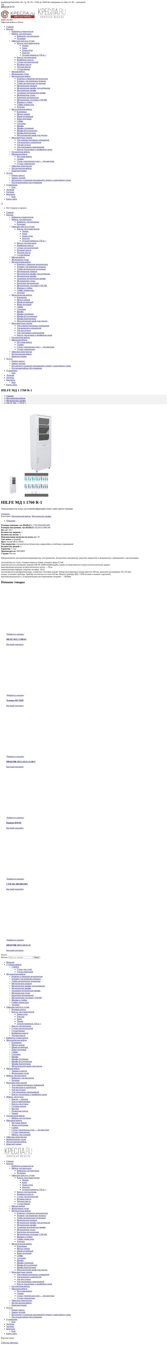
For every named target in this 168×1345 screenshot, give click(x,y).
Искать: (4, 957)
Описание (10, 521)
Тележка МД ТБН (14, 700)
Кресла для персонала (21, 1026)
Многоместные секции (16, 1083)
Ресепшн (15, 1080)
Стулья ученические (21, 1132)
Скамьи (15, 1127)
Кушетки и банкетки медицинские (27, 976)
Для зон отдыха (18, 1090)
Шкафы (15, 1057)
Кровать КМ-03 (13, 823)
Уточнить (5, 514)
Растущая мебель (19, 1123)
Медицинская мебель (15, 398)
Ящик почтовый (19, 1049)
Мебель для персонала (16, 1075)
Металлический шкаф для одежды (27, 1066)
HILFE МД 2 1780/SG (16, 639)
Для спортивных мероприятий (25, 1092)
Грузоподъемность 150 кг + (29, 1024)
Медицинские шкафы (16, 400)
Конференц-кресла (20, 1033)
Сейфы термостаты (20, 1002)
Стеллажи (16, 1054)
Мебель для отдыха (14, 1097)
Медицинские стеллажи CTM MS (27, 998)
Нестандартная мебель (16, 1142)
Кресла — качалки (20, 1099)
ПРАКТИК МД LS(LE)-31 (18, 945)
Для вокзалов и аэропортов (24, 1087)
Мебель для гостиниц (21, 1118)
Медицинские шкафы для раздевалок (28, 986)
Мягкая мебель (13, 1068)
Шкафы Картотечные (21, 1064)
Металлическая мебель (16, 1040)
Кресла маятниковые (21, 1101)
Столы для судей (24, 969)
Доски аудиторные (20, 1125)
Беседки (15, 1109)
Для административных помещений (28, 1085)
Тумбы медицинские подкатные (26, 981)
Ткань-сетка (22, 1014)
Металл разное (18, 1045)
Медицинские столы (21, 993)
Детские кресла (18, 1035)
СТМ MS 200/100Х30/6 (17, 884)
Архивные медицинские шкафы (26, 990)
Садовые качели (19, 1106)
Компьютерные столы (16, 1139)
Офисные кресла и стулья (17, 1007)
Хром (19, 1019)
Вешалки (10, 962)
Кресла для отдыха (20, 1104)
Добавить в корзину (15, 634)
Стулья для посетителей (22, 1028)
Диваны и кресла (19, 1071)
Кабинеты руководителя (17, 1038)
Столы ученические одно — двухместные (30, 1130)
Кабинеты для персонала (23, 1078)
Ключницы (17, 1042)
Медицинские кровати (22, 983)
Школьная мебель (14, 1120)
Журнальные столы (20, 1073)
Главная (9, 396)
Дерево (20, 1021)
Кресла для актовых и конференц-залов (29, 1094)
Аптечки (15, 1005)
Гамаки (15, 1113)
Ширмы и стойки (19, 1000)
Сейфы (15, 1052)
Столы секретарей (25, 972)
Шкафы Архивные (20, 1059)
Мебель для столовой (21, 1134)
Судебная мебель (13, 965)
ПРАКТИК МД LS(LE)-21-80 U (21, 761)
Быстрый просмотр (14, 644)
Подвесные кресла (20, 1111)
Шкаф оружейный (20, 1047)
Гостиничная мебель (15, 1116)
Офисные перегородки (16, 1137)
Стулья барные (18, 1031)
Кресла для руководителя (23, 1012)
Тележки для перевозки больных (26, 979)
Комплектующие (13, 1144)
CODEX (15, 967)
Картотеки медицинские (23, 995)
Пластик (20, 1016)
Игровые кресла (19, 1009)
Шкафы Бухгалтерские (22, 1061)
